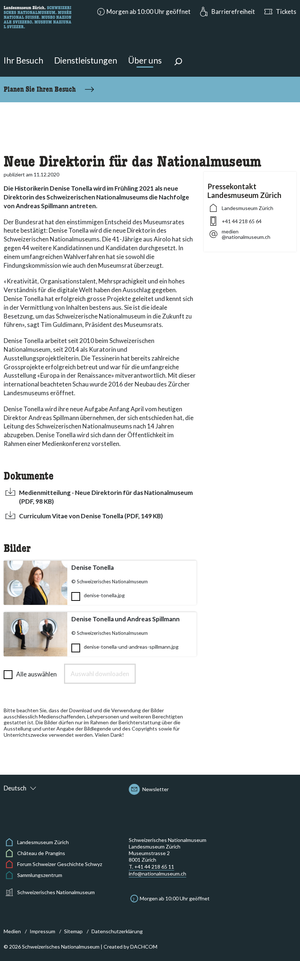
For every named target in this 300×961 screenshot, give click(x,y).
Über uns (145, 60)
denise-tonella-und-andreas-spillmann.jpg (131, 647)
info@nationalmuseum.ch (157, 873)
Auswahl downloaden (100, 674)
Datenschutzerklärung (117, 931)
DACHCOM (143, 946)
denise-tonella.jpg (104, 595)
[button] (143, 11)
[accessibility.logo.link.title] (37, 16)
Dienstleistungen (85, 60)
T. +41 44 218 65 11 (151, 866)
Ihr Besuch (23, 60)
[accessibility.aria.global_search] (178, 62)
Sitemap (73, 931)
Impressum (42, 931)
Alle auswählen (36, 674)
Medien (12, 931)
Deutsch (15, 788)
